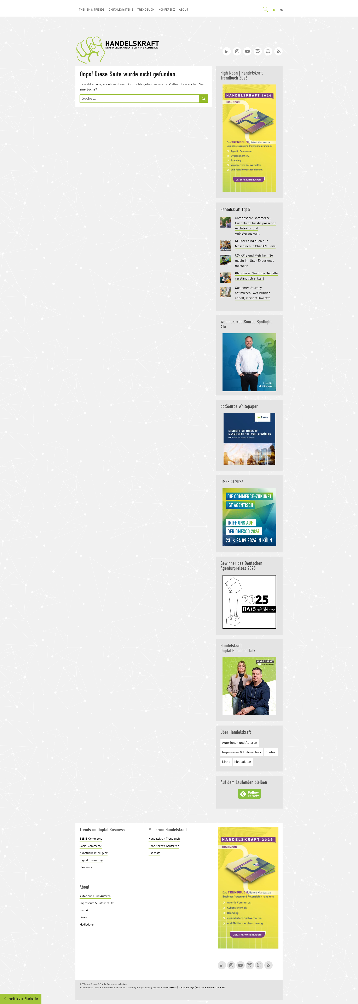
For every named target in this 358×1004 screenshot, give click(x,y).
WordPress (171, 988)
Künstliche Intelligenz (94, 853)
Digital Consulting (91, 860)
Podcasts (154, 853)
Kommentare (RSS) (215, 988)
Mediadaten (242, 762)
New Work (86, 867)
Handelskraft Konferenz (164, 846)
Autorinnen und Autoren (239, 743)
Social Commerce (91, 846)
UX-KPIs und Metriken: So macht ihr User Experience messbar (254, 261)
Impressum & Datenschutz (241, 752)
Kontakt (271, 752)
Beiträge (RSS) (192, 988)
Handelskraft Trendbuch (164, 838)
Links (226, 762)
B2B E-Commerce (91, 838)
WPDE (182, 988)
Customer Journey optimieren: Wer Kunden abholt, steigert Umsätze (252, 293)
